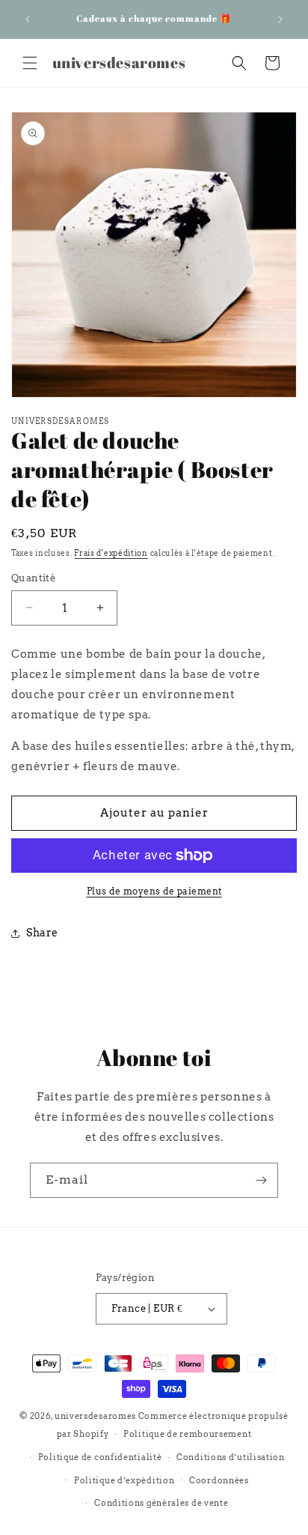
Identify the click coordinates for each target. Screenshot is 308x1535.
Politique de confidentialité (100, 1457)
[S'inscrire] (260, 1180)
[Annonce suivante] (280, 19)
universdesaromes (95, 1416)
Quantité (33, 578)
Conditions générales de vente (161, 1503)
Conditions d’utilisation (230, 1457)
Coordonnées (219, 1480)
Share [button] (42, 933)
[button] (29, 62)
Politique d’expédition (124, 1480)
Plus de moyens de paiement (154, 891)
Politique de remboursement (187, 1434)
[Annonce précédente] (27, 19)
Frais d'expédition (111, 552)
